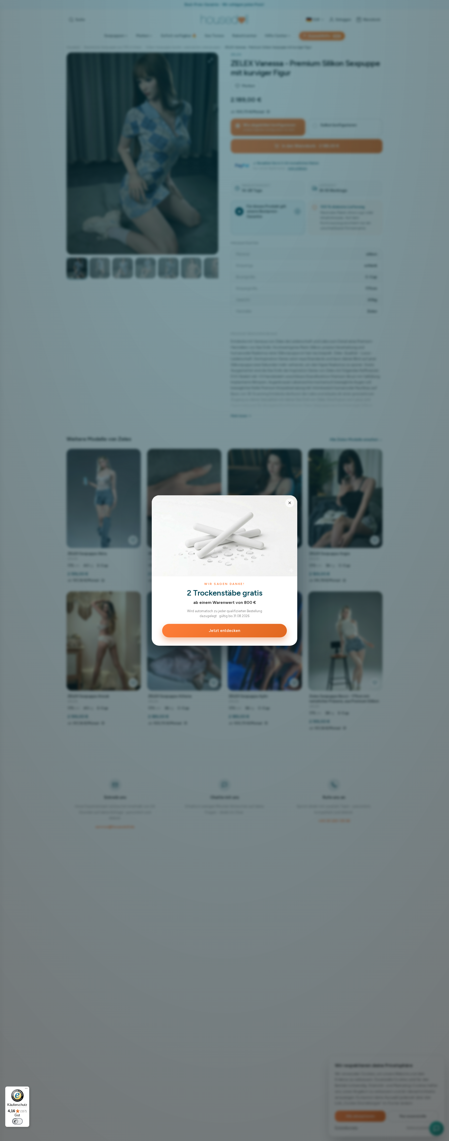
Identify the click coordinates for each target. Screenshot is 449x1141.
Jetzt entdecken (224, 630)
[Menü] (26, 1089)
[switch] (17, 1121)
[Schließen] (289, 502)
